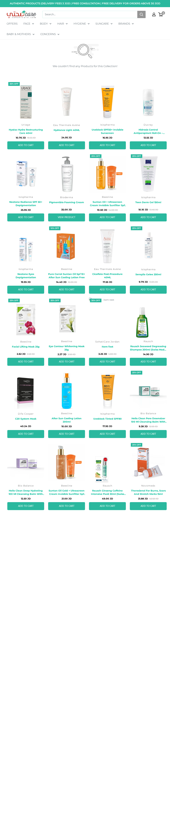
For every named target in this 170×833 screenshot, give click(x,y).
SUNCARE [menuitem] (102, 23)
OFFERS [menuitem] (12, 23)
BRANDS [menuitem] (124, 23)
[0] (161, 14)
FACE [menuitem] (26, 23)
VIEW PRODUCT (66, 217)
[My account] (154, 14)
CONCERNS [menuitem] (48, 34)
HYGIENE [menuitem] (80, 23)
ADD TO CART (26, 145)
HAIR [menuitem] (60, 23)
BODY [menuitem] (44, 23)
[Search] (141, 14)
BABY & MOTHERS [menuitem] (19, 34)
